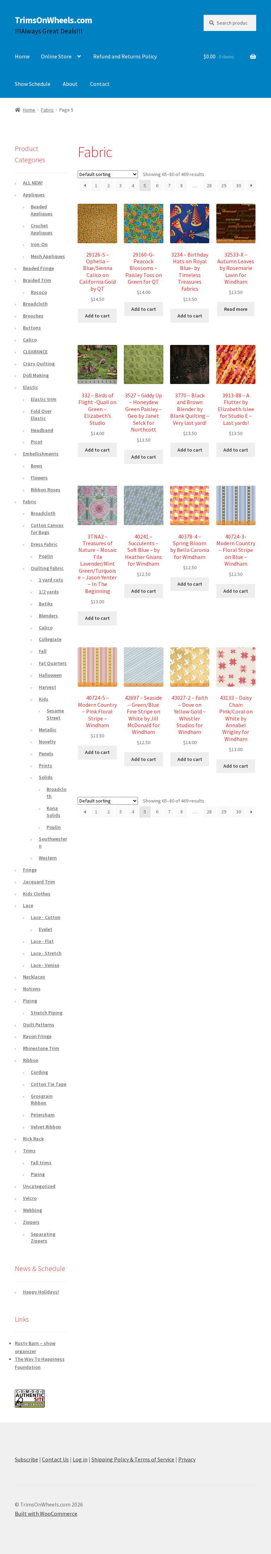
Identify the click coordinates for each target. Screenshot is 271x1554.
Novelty (47, 741)
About (70, 83)
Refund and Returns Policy (125, 56)
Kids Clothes (36, 894)
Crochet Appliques (42, 229)
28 (209, 185)
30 (238, 185)
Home (22, 56)
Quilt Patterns (38, 1024)
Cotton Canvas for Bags (47, 528)
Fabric (47, 110)
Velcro (30, 1198)
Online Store (56, 56)
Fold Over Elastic (41, 414)
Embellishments (41, 454)
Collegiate (50, 639)
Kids (43, 699)
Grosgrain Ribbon (42, 1099)
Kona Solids (53, 811)
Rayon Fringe (37, 1036)
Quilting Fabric (47, 568)
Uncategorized (39, 1186)
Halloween (50, 675)
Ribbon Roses (45, 489)
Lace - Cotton (45, 917)
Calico (30, 339)
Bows (36, 466)
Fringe (30, 870)
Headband (42, 430)
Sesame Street (55, 714)
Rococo (39, 292)
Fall (43, 651)
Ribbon (30, 1060)
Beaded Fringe (38, 268)
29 (223, 185)
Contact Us (55, 1459)
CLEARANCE (35, 351)
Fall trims (41, 1162)
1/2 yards (49, 592)
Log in (80, 1459)
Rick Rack (33, 1138)
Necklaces (34, 977)
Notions (32, 989)
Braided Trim (37, 280)
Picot (36, 442)
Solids (46, 777)
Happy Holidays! (41, 1292)
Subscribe (26, 1459)
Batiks (46, 603)
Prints (45, 765)
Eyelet (45, 929)
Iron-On (39, 244)
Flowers (39, 477)
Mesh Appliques (48, 256)
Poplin (46, 556)
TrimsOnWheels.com (53, 20)
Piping (30, 1001)
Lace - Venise (45, 965)
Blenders (48, 615)
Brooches (33, 316)
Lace (28, 905)
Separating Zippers (43, 1237)
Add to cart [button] (97, 316)
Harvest (47, 687)
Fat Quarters (53, 663)
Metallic (47, 729)
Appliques (34, 194)
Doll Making (36, 375)
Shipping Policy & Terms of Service (132, 1459)
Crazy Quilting (39, 363)
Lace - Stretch (46, 953)
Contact (100, 83)
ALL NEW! (33, 183)
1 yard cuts (51, 580)
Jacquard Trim (39, 882)
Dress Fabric (44, 544)
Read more (235, 309)
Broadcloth (35, 304)
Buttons (32, 328)
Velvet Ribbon (46, 1127)
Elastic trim (43, 399)
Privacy (186, 1459)
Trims (29, 1150)
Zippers (31, 1222)
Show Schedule (32, 83)
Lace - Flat (42, 941)
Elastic (30, 387)
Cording (39, 1072)
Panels (46, 753)
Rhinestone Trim (41, 1048)
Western (48, 858)
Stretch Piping (46, 1012)
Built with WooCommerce (46, 1513)
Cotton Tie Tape (48, 1084)
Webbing (32, 1210)
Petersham (43, 1115)
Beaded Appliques (42, 210)
